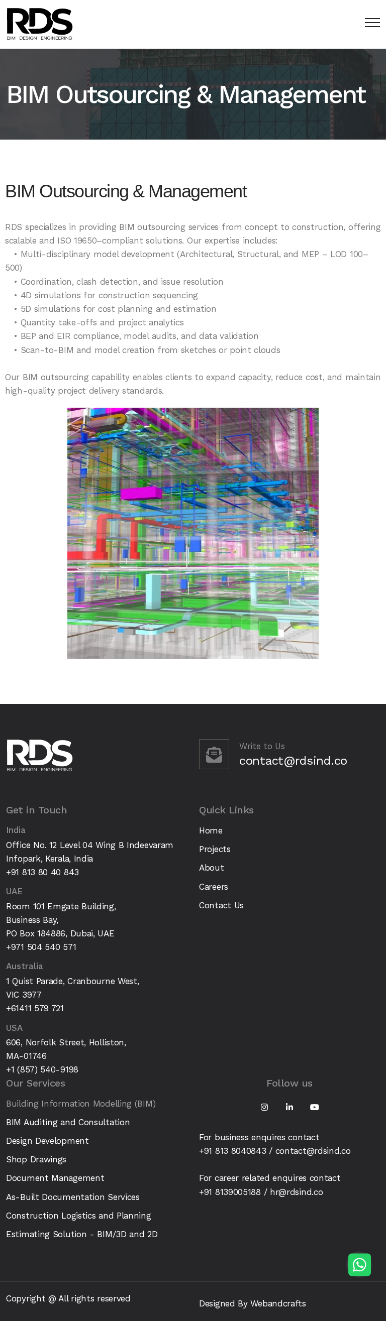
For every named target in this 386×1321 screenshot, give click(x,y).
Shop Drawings (36, 1159)
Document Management (55, 1178)
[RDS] (39, 24)
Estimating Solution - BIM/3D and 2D (82, 1234)
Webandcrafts (278, 1303)
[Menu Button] (370, 24)
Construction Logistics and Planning (78, 1216)
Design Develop (36, 1141)
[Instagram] (264, 1107)
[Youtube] (315, 1107)
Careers (213, 887)
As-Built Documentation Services (73, 1197)
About (211, 868)
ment (78, 1141)
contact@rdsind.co (293, 761)
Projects (215, 849)
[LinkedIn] (289, 1107)
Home (211, 830)
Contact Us (221, 905)
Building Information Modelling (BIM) (80, 1104)
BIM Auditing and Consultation (68, 1122)
